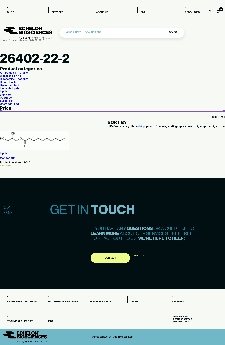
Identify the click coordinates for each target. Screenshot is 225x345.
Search (173, 32)
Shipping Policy (181, 321)
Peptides (6, 98)
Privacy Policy (180, 317)
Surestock (6, 101)
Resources (192, 12)
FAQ (143, 12)
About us (102, 12)
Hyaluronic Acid (9, 85)
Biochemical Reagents (14, 79)
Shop (10, 12)
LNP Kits (5, 94)
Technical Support (20, 321)
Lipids (4, 91)
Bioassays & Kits (10, 76)
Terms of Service (182, 319)
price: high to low (214, 126)
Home (3, 40)
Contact (110, 258)
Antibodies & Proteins (14, 72)
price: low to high (190, 126)
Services (57, 12)
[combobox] (113, 32)
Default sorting (120, 126)
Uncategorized (9, 104)
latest (136, 126)
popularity (149, 126)
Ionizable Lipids (9, 88)
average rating (167, 126)
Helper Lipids (8, 82)
